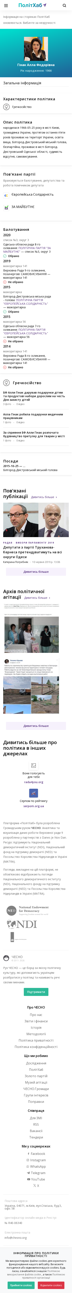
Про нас (36, 1015)
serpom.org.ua (33, 806)
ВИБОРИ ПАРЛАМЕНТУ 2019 (35, 542)
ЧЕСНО (17, 957)
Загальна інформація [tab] (22, 82)
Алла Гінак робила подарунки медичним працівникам (33, 416)
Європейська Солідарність (33, 194)
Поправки (36, 1101)
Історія (36, 1027)
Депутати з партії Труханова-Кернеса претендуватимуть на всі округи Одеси (32, 552)
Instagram (37, 1160)
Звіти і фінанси (36, 1021)
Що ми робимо (36, 1056)
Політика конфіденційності (36, 1047)
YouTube (37, 1179)
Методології (36, 1034)
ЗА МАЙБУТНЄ (23, 207)
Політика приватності (36, 1040)
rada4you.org (33, 782)
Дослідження (36, 1063)
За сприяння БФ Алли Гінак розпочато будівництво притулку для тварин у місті (34, 434)
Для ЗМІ (36, 1118)
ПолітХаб (36, 1069)
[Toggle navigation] (6, 5)
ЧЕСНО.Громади (36, 1089)
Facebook (37, 1153)
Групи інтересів (36, 1095)
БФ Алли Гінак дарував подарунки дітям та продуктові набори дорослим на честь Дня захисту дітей (34, 396)
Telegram (37, 1173)
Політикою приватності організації (43, 1276)
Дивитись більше (42, 497)
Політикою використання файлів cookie (33, 1272)
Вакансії (36, 1131)
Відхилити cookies (51, 1285)
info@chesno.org (16, 1238)
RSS (36, 1124)
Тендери (36, 1137)
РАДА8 (7, 542)
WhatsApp (37, 1166)
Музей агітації (36, 1082)
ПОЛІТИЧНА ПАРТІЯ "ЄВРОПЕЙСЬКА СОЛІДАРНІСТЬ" (25, 301)
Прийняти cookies (21, 1285)
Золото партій (36, 1076)
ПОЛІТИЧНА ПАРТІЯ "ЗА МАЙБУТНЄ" (27, 249)
